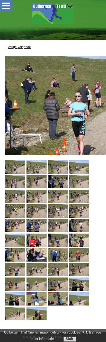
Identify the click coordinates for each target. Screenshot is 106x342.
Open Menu (6, 6)
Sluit (69, 339)
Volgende (24, 47)
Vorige (12, 47)
